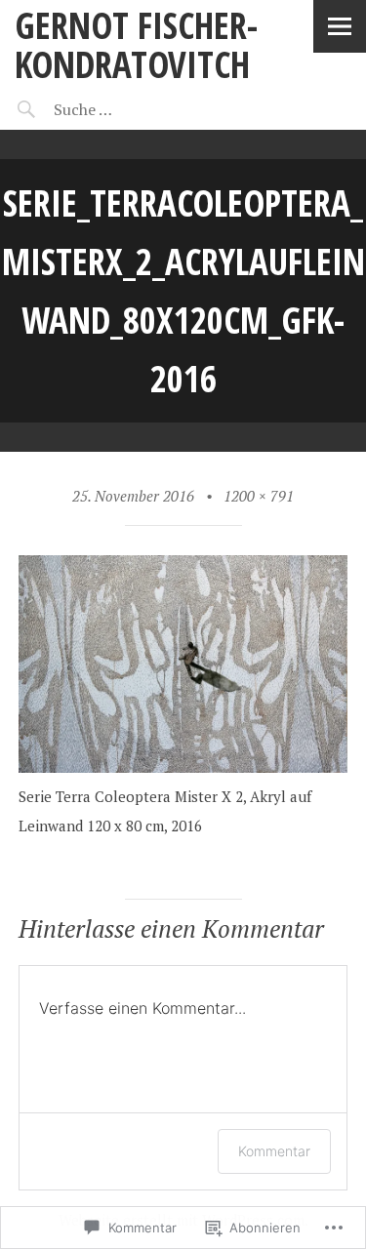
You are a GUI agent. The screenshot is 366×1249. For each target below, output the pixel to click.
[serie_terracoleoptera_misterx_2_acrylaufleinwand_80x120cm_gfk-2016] (183, 767)
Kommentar (274, 1151)
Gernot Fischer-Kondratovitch (136, 44)
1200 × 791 (259, 495)
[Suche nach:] (134, 109)
